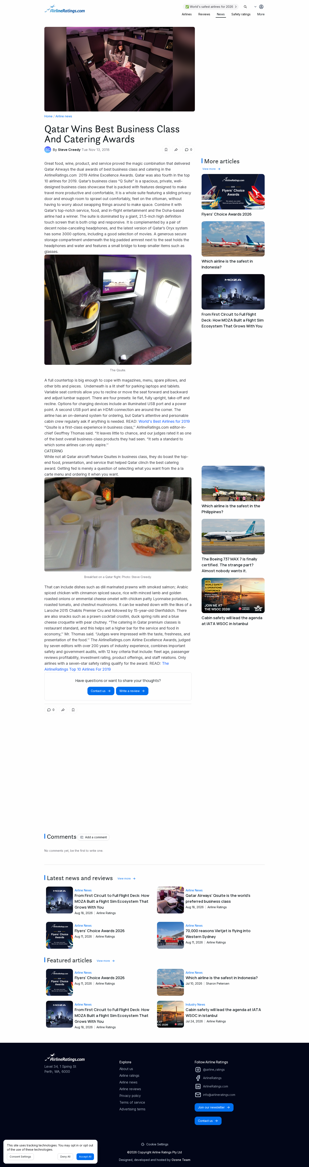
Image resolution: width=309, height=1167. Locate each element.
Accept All (85, 1156)
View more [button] (209, 168)
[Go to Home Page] (64, 10)
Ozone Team (181, 1160)
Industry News (195, 1004)
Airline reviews (130, 1089)
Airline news (63, 116)
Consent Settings (20, 1156)
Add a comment (96, 837)
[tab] (186, 14)
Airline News (83, 890)
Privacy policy (130, 1096)
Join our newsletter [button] (211, 1107)
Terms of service (132, 1102)
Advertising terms (132, 1109)
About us (126, 1069)
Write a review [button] (129, 691)
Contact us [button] (98, 691)
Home (48, 116)
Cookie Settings (157, 1144)
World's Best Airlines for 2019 (164, 421)
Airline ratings (129, 1075)
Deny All (65, 1156)
